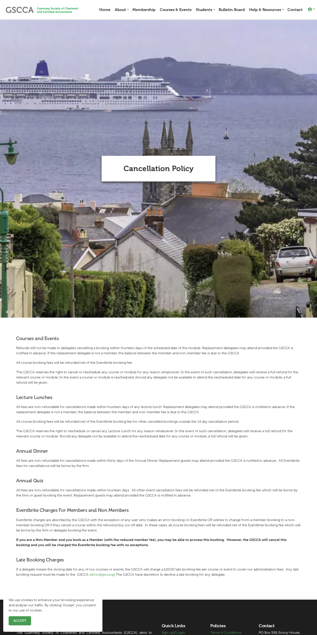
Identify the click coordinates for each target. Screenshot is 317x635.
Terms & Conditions (225, 633)
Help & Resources (265, 9)
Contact (295, 9)
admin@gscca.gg (102, 575)
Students (204, 9)
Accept (19, 621)
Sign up (167, 633)
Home (104, 9)
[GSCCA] (41, 9)
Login (180, 633)
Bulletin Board (232, 9)
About (120, 9)
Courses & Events (175, 9)
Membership (143, 9)
